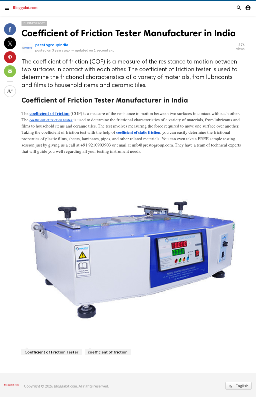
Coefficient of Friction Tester (51, 352)
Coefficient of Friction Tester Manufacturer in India (129, 33)
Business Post (34, 23)
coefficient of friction (108, 352)
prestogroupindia (51, 44)
